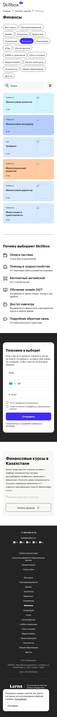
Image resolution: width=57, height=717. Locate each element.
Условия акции (28, 564)
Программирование (31, 27)
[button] (11, 383)
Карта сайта (28, 569)
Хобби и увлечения (15, 55)
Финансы (27, 41)
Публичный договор (28, 553)
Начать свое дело (34, 62)
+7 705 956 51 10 (28, 532)
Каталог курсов (23, 10)
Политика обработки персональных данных (28, 558)
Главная (7, 10)
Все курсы (10, 27)
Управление (11, 41)
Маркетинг (38, 34)
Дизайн (8, 34)
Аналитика (22, 34)
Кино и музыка (37, 55)
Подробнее (20, 698)
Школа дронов (22, 48)
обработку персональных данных (30, 407)
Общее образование (33, 69)
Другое (8, 75)
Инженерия (42, 41)
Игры (7, 48)
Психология (11, 69)
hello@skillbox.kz (28, 537)
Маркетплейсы (13, 62)
